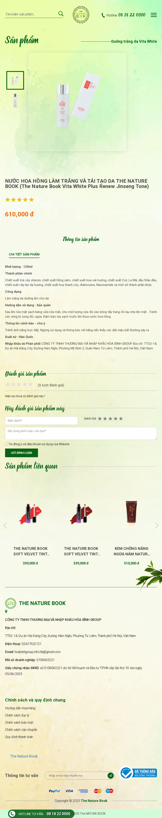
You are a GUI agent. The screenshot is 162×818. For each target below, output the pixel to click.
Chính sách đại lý (17, 715)
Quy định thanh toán (19, 737)
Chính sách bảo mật (19, 723)
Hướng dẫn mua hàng (20, 708)
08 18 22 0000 (58, 813)
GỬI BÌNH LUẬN (21, 453)
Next (157, 526)
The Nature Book (24, 756)
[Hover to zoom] (77, 102)
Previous (5, 526)
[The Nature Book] (81, 14)
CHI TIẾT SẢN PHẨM (24, 254)
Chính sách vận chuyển (21, 730)
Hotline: (126, 15)
